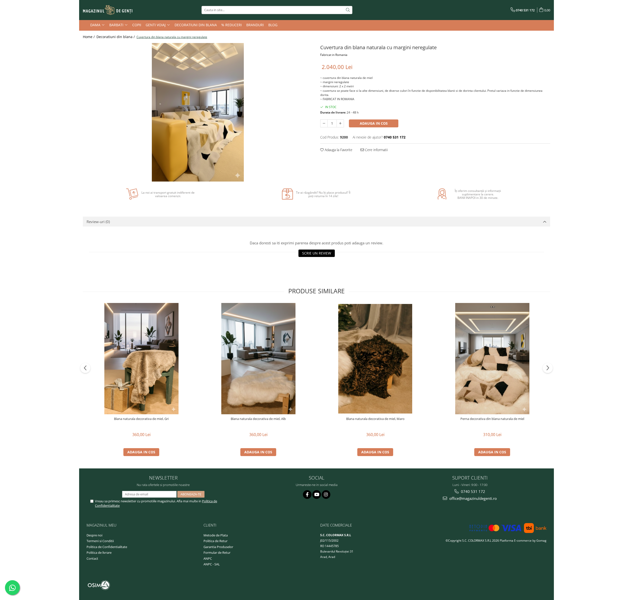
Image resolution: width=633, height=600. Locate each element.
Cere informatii (376, 149)
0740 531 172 (472, 491)
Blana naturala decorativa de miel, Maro (375, 419)
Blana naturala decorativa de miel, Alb (258, 419)
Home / (89, 36)
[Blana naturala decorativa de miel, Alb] (258, 358)
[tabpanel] (198, 112)
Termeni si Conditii (100, 541)
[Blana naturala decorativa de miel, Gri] (141, 358)
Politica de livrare (99, 552)
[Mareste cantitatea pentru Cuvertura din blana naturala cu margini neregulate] (340, 123)
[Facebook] (307, 494)
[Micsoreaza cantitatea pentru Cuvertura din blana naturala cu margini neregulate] (324, 123)
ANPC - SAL (211, 564)
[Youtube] (316, 494)
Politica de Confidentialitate (107, 547)
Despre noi (94, 535)
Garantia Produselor (218, 547)
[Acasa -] (107, 10)
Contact (92, 558)
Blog (272, 25)
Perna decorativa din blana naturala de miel (492, 419)
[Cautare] (347, 10)
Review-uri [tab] (98, 221)
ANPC (207, 558)
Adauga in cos (374, 123)
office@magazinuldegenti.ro (472, 498)
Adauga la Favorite (338, 149)
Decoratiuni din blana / (116, 36)
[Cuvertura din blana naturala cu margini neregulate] (198, 112)
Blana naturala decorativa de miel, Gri (141, 419)
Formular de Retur (216, 552)
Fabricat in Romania (333, 55)
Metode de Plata (215, 535)
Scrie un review (316, 253)
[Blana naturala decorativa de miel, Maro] (375, 359)
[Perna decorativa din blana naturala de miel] (492, 358)
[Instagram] (326, 494)
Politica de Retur (215, 541)
